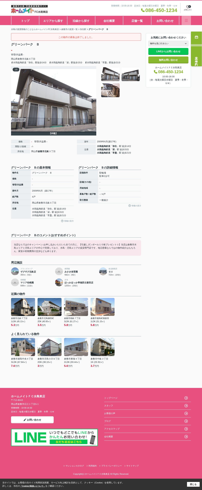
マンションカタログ (74, 466)
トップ (25, 20)
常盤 (115, 152)
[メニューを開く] (186, 20)
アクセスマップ (112, 429)
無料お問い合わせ (168, 60)
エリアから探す (53, 20)
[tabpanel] (120, 82)
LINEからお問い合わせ (168, 51)
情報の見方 (69, 221)
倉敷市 (21, 59)
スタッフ (108, 405)
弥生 (115, 146)
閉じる (193, 484)
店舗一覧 (137, 20)
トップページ (110, 398)
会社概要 (109, 20)
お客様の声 (109, 413)
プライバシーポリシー (111, 466)
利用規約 (93, 466)
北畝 (26, 59)
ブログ (107, 421)
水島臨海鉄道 (103, 146)
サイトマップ (132, 466)
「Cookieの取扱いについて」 (32, 486)
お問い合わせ (165, 20)
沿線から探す (81, 20)
